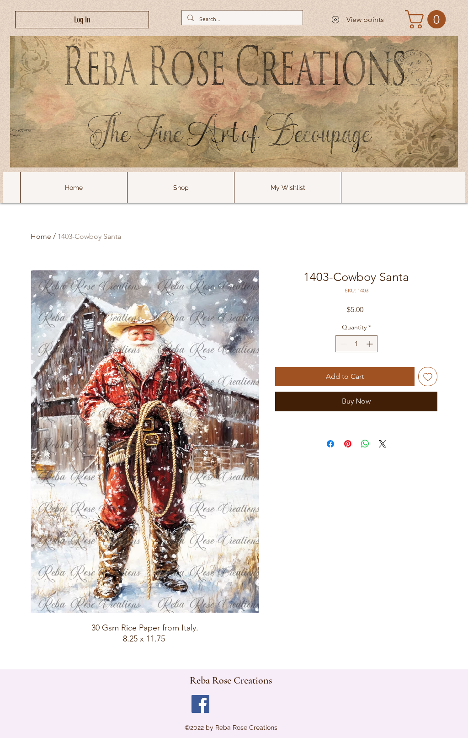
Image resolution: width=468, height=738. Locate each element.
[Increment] (370, 344)
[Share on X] (382, 443)
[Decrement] (342, 344)
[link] (427, 19)
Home (41, 236)
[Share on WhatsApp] (365, 443)
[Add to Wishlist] (427, 376)
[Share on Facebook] (330, 443)
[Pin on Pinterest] (347, 443)
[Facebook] (200, 704)
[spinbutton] (356, 344)
